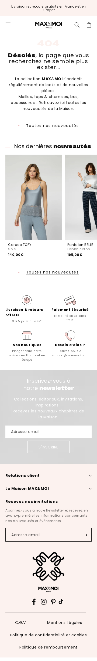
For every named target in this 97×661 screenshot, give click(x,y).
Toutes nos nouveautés (52, 125)
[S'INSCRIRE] (85, 534)
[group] (26, 308)
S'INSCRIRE (48, 447)
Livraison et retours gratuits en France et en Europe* (48, 8)
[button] (8, 25)
